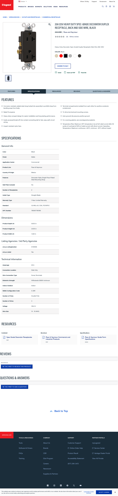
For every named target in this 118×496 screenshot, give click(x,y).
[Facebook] (48, 485)
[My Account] (110, 6)
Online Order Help (76, 448)
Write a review (74, 36)
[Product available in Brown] (79, 55)
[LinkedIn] (61, 485)
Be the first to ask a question (15, 387)
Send (59, 72)
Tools (20, 443)
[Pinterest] (67, 485)
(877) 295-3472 (73, 463)
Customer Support (74, 443)
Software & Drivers (25, 448)
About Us (46, 443)
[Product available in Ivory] (56, 55)
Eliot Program (48, 458)
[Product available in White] (75, 55)
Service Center (99, 448)
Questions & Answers (101, 91)
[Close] (115, 492)
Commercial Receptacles (51, 17)
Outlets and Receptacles (31, 17)
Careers (46, 463)
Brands (45, 448)
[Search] (102, 6)
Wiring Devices (14, 17)
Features (11, 91)
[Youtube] (80, 485)
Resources (56, 91)
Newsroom (47, 468)
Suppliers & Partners (50, 474)
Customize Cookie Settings (89, 492)
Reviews (77, 91)
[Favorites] (106, 6)
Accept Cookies (104, 492)
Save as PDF (71, 72)
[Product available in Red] (61, 55)
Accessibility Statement (76, 458)
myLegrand (96, 443)
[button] (49, 24)
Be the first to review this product (18, 367)
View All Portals (97, 458)
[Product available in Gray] (70, 55)
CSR (44, 453)
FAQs (21, 453)
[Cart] (113, 6)
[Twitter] (74, 485)
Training (21, 458)
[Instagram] (54, 485)
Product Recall (73, 453)
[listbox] (27, 47)
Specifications (34, 91)
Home (5, 17)
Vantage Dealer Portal (102, 453)
